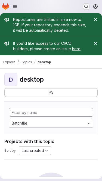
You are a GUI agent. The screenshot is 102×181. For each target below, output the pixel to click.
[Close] (95, 19)
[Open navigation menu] (15, 6)
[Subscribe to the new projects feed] (51, 92)
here (76, 48)
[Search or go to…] (86, 6)
